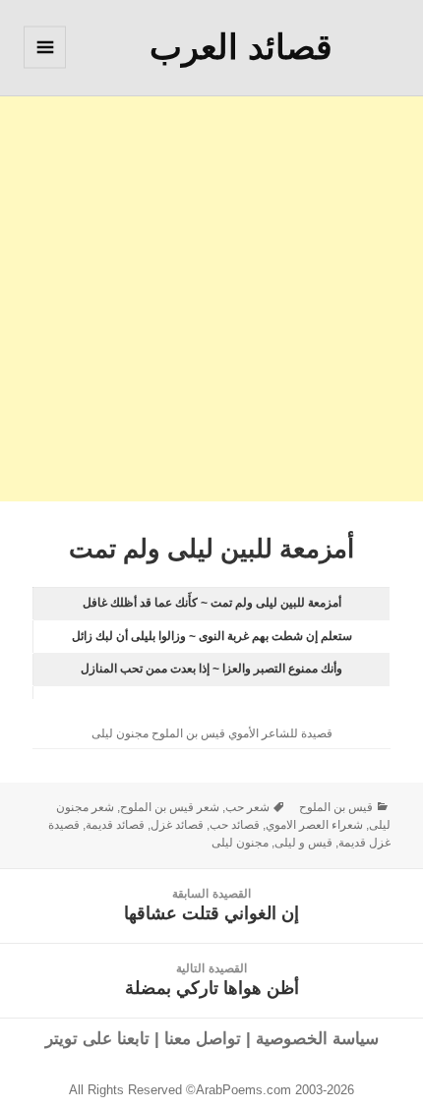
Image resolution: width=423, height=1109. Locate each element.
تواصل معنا (202, 1038)
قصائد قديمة (115, 825)
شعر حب (247, 807)
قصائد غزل (177, 825)
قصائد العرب (241, 47)
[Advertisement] (211, 290)
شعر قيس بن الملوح (169, 807)
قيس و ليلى (303, 842)
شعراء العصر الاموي (314, 825)
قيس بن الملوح (336, 807)
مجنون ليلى (240, 842)
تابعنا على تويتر (97, 1038)
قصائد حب (235, 825)
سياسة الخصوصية (317, 1038)
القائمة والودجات (44, 68)
